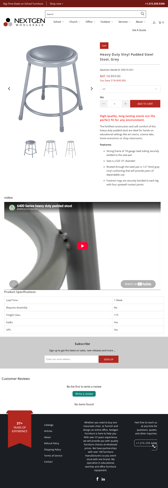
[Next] (91, 88)
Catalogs (48, 424)
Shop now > (56, 3)
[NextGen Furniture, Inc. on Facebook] (97, 479)
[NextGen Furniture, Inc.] (24, 22)
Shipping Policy (52, 449)
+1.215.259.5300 (155, 3)
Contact (48, 461)
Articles (48, 431)
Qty (102, 97)
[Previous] (9, 88)
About (47, 437)
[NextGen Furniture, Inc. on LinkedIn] (103, 479)
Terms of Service (53, 455)
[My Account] (154, 22)
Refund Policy (51, 443)
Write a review (84, 394)
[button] (58, 22)
